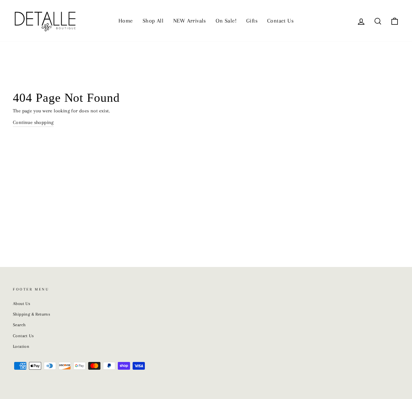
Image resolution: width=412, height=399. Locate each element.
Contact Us (280, 20)
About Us (21, 303)
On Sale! (226, 20)
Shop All (153, 20)
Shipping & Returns (31, 314)
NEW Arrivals (189, 20)
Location (21, 346)
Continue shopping (33, 122)
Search (19, 324)
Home (125, 20)
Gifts (252, 20)
